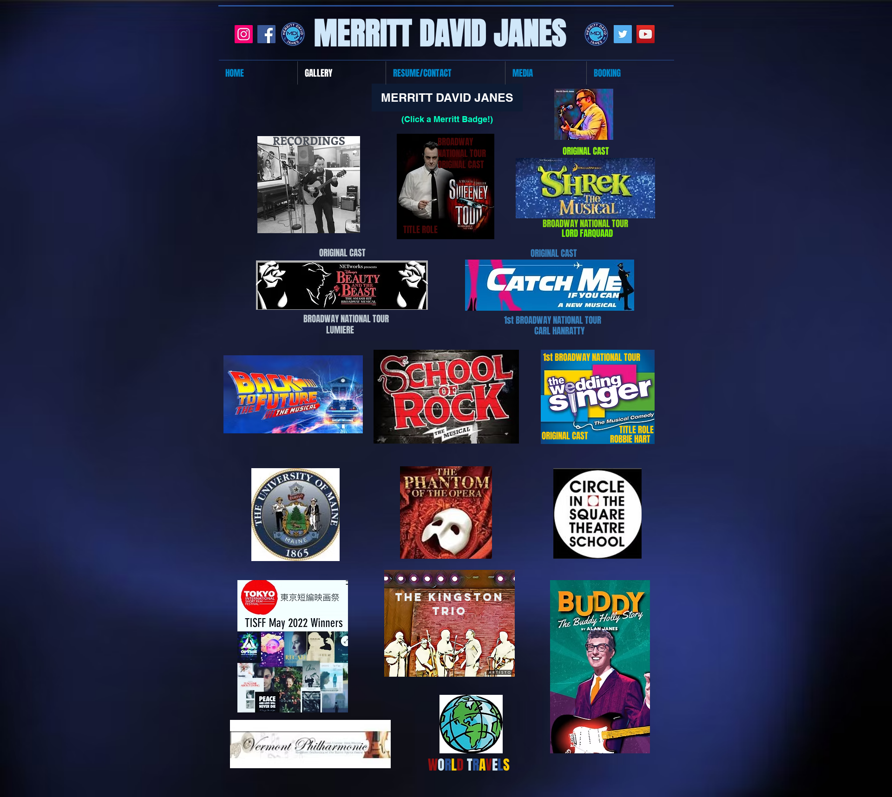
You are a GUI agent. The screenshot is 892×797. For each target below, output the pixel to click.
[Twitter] (623, 34)
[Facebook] (266, 34)
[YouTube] (645, 34)
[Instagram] (244, 34)
